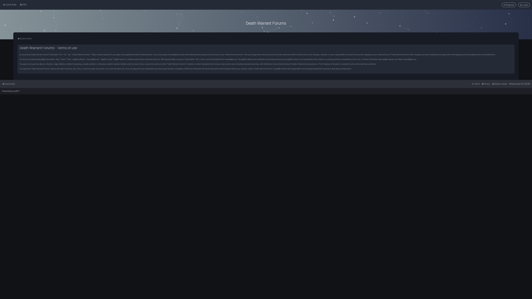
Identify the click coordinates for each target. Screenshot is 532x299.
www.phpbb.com (231, 59)
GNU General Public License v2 (172, 59)
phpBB (16, 91)
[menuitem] (23, 4)
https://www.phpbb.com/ (407, 59)
